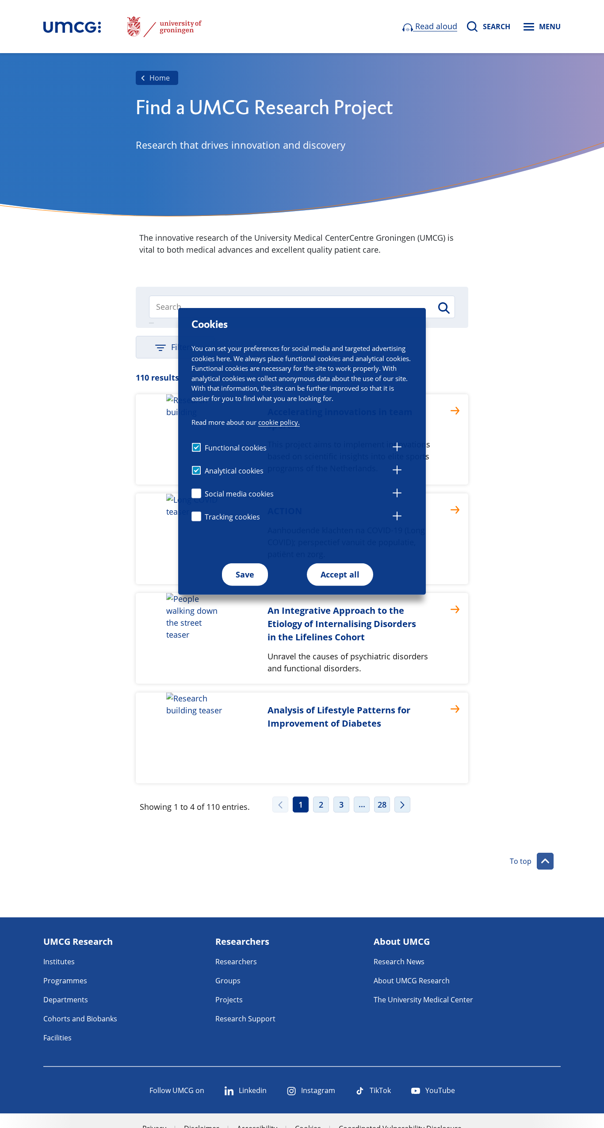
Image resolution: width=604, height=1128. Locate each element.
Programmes (65, 981)
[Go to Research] (72, 26)
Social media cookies (239, 494)
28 (382, 804)
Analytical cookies (234, 471)
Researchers (236, 961)
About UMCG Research (412, 981)
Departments (65, 1000)
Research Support (245, 1019)
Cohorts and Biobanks (80, 1019)
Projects (229, 1000)
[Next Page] (402, 804)
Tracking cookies (232, 517)
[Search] (443, 307)
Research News (399, 961)
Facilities (57, 1038)
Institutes (59, 961)
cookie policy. (279, 422)
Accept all (340, 574)
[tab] (397, 448)
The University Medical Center (423, 1000)
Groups (228, 981)
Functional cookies (236, 448)
